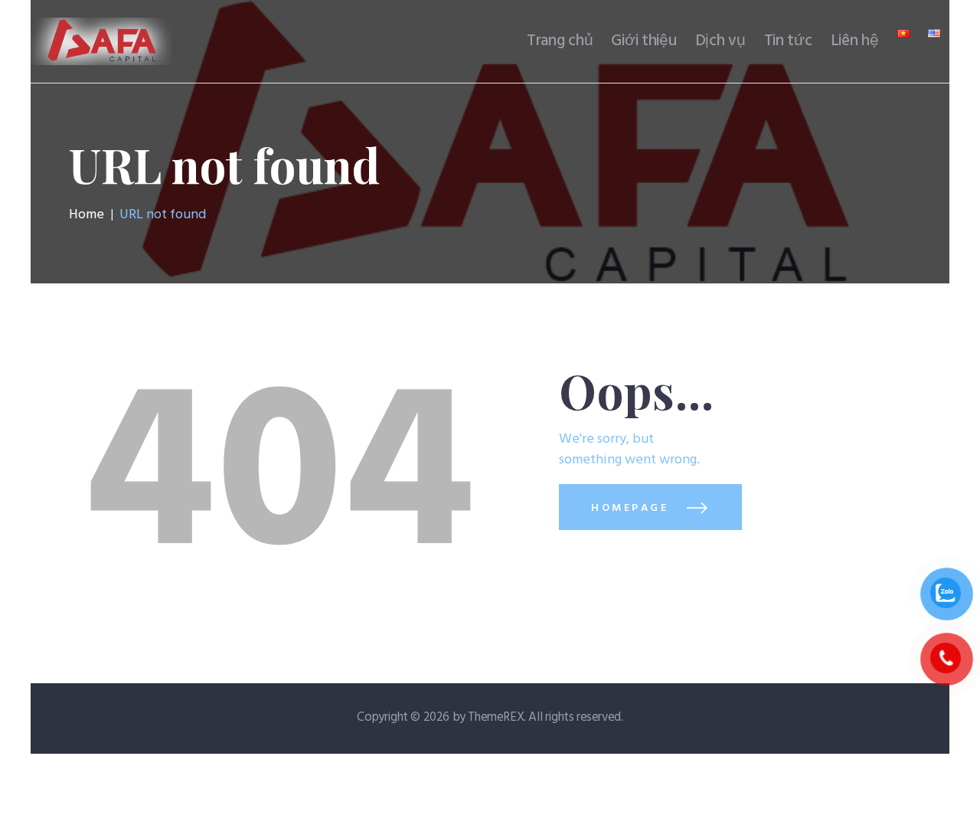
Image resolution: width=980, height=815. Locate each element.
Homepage (629, 508)
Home (86, 215)
